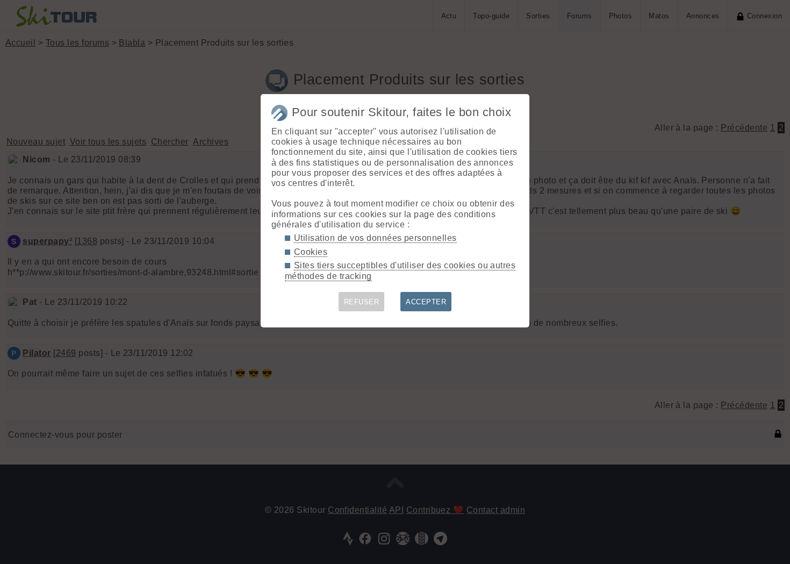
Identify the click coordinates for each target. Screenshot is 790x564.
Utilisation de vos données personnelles (375, 237)
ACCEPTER (426, 302)
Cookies (310, 251)
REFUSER (361, 302)
